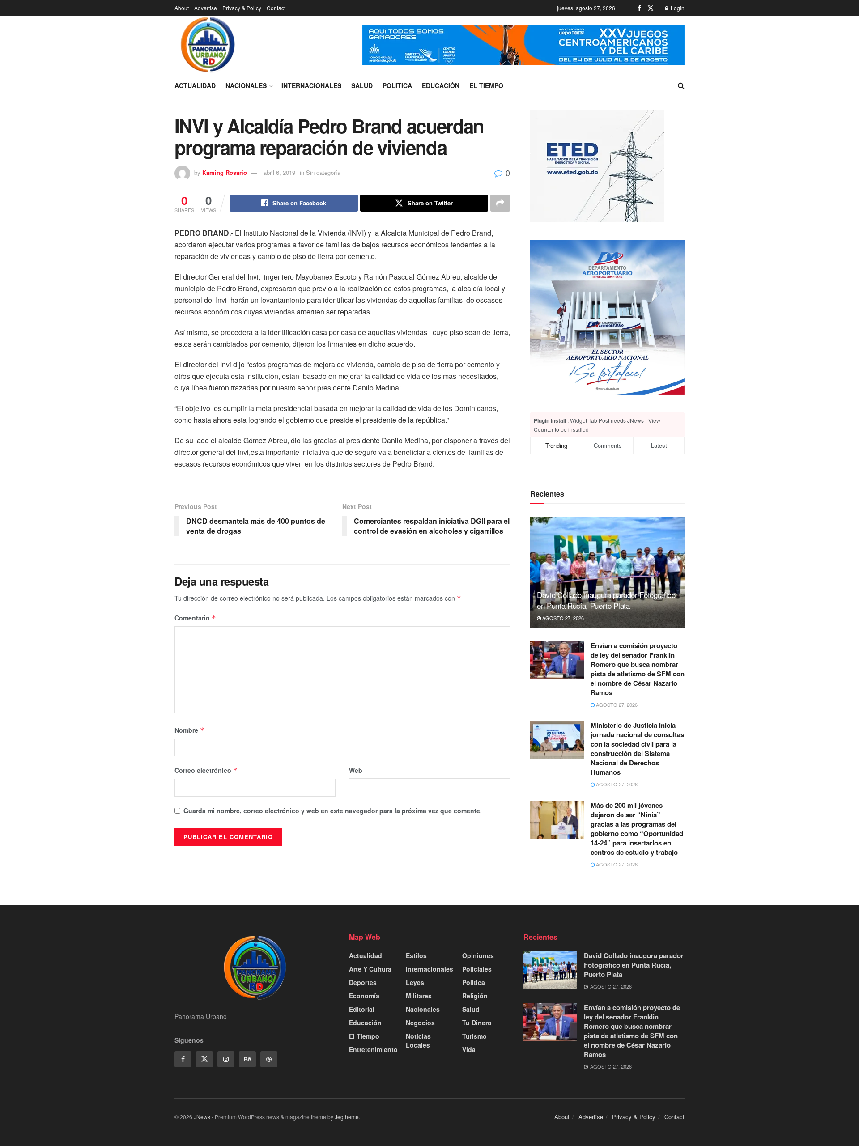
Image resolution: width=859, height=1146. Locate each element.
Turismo (474, 1035)
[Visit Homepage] (208, 45)
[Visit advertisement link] (523, 45)
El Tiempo (486, 85)
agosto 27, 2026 (562, 617)
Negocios (420, 1022)
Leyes (415, 982)
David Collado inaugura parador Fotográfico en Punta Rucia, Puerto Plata (606, 600)
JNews (202, 1117)
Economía (364, 995)
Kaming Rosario (224, 172)
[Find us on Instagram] (225, 1059)
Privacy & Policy (241, 8)
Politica (397, 85)
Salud (362, 85)
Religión (475, 995)
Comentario (195, 617)
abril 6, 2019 (279, 172)
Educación (440, 85)
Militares (419, 995)
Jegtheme (347, 1117)
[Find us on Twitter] (650, 8)
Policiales (477, 968)
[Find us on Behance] (247, 1059)
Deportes (363, 982)
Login (677, 8)
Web (355, 770)
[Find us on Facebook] (639, 8)
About (181, 8)
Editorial (361, 1009)
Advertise (205, 8)
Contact (276, 8)
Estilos (416, 955)
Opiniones (478, 955)
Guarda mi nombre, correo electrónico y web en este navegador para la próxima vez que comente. (332, 810)
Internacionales (311, 85)
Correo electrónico (206, 770)
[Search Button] (681, 85)
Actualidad (195, 85)
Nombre (189, 730)
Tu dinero (477, 1022)
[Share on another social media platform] (500, 203)
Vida (469, 1049)
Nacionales (246, 85)
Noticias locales (418, 1040)
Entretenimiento (373, 1049)
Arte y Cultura (370, 968)
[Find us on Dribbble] (268, 1059)
